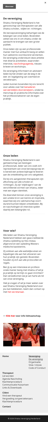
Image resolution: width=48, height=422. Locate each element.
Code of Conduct (37, 367)
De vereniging (36, 359)
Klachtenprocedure (12, 381)
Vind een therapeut (12, 395)
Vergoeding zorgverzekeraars (17, 398)
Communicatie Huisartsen (15, 384)
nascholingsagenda (23, 63)
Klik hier (10, 315)
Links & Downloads (12, 387)
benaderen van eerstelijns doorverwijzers (19, 88)
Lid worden (8, 375)
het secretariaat (16, 291)
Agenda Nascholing (12, 378)
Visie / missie (35, 365)
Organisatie (35, 362)
